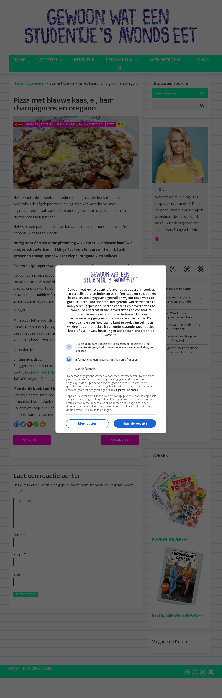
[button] (111, 369)
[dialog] (111, 349)
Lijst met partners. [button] (127, 390)
